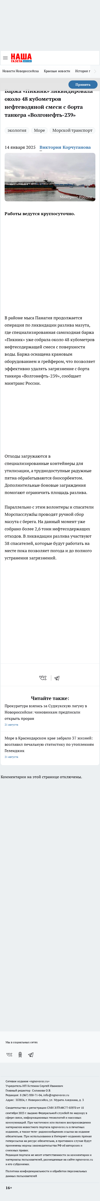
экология (17, 130)
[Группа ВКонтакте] (9, 1055)
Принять (83, 84)
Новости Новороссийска (20, 71)
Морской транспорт (72, 130)
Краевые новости (57, 71)
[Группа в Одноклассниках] (20, 1055)
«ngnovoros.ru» (39, 1081)
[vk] (43, 678)
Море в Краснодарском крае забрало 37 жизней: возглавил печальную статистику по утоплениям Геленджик (49, 747)
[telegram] (58, 678)
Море (39, 130)
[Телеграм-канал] (31, 1055)
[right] (95, 71)
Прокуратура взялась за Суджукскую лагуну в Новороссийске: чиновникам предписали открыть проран (46, 714)
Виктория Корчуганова (65, 147)
